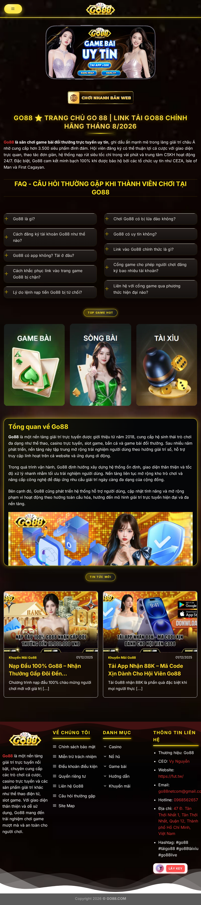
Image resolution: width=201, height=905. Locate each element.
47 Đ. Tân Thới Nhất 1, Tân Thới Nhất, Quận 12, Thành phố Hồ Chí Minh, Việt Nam (178, 821)
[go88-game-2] (100, 365)
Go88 (9, 142)
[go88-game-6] (34, 365)
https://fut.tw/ (171, 776)
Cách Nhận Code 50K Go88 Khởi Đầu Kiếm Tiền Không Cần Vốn (77, 669)
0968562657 (186, 799)
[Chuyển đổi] (8, 219)
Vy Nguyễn (179, 761)
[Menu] (13, 9)
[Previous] (12, 637)
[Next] (189, 367)
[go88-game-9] (166, 365)
